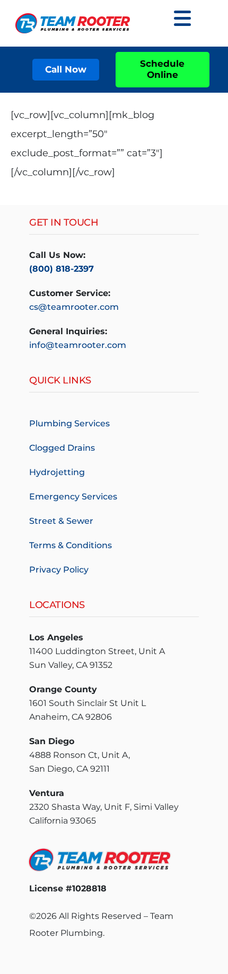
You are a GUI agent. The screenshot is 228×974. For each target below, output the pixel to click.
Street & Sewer (61, 521)
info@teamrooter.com (77, 345)
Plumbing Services (69, 423)
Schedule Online (162, 69)
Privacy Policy (59, 570)
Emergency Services (73, 497)
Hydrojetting (57, 472)
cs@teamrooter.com (74, 307)
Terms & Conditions (70, 545)
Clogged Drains (62, 448)
